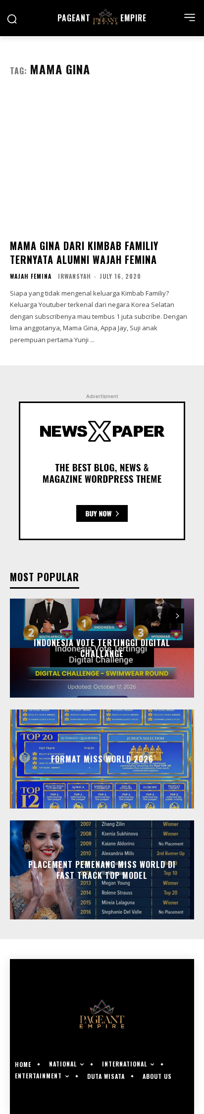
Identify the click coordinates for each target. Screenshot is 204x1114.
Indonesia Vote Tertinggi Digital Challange (102, 648)
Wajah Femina (30, 276)
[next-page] (177, 615)
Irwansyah (74, 276)
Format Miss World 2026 (102, 759)
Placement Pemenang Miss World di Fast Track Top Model (102, 870)
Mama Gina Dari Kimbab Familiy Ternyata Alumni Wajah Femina (84, 252)
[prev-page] (159, 615)
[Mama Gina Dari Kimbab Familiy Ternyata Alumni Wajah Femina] (102, 162)
